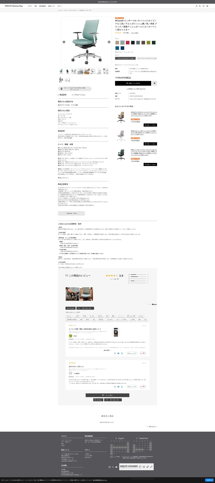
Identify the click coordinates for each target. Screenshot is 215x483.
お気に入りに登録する (154, 83)
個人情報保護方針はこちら (100, 480)
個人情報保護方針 (65, 471)
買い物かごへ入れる (133, 83)
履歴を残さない (153, 426)
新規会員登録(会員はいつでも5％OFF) (107, 1)
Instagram (109, 467)
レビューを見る (134, 33)
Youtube (116, 467)
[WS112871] (61, 71)
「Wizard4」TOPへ (71, 213)
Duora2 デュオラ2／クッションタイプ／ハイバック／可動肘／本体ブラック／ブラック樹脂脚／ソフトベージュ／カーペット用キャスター (144, 113)
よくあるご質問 (88, 455)
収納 (62, 443)
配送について (51, 6)
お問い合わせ (88, 457)
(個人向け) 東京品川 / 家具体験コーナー (94, 440)
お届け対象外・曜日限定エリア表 (68, 461)
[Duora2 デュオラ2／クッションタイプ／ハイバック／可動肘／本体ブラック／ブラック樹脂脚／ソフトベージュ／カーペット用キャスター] (122, 117)
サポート (59, 6)
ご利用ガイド (68, 267)
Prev (64, 42)
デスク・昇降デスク (65, 442)
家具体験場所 (42, 6)
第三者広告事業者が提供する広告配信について (71, 474)
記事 (36, 6)
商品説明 (63, 95)
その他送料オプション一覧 (67, 459)
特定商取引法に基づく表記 (67, 473)
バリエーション (79, 95)
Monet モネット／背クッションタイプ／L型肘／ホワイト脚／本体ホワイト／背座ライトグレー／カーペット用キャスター (144, 132)
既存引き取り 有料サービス (67, 457)
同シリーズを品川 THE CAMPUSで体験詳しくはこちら (74, 88)
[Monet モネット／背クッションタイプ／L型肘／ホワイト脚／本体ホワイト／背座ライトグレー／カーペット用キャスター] (122, 136)
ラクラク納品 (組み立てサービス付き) (69, 454)
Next (109, 42)
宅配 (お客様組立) (65, 455)
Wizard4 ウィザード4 (150, 99)
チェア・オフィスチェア (136, 99)
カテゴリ (30, 6)
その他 (62, 445)
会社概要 (63, 469)
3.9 (121, 276)
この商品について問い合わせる (136, 89)
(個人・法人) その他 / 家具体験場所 (93, 442)
